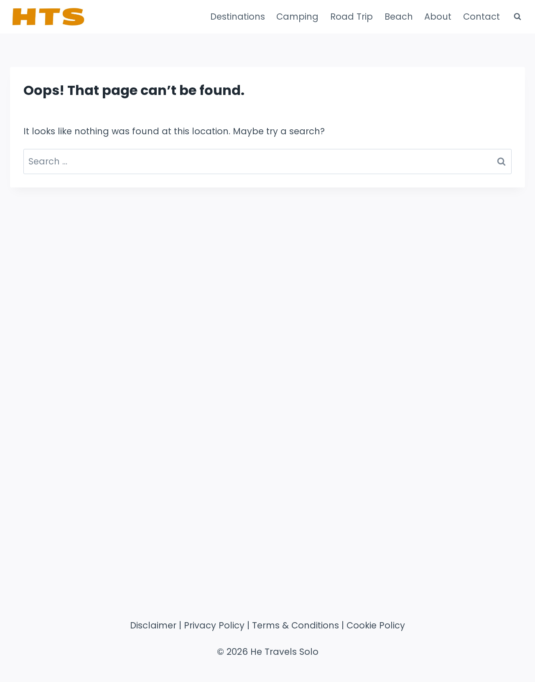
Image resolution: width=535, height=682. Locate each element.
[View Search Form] (517, 16)
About (437, 16)
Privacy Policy (214, 625)
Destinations (237, 16)
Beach (399, 16)
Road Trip (351, 16)
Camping (297, 16)
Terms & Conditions (295, 625)
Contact (481, 16)
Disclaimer (153, 625)
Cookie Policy (375, 625)
